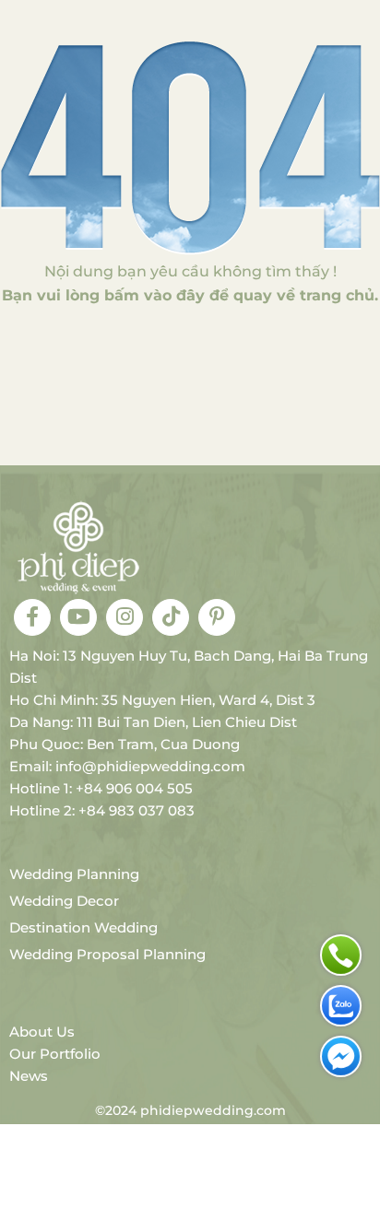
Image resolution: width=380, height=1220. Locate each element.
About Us (42, 1031)
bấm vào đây (154, 295)
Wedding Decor (64, 900)
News (28, 1076)
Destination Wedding (83, 927)
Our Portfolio (55, 1053)
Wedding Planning (74, 874)
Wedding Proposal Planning (107, 954)
